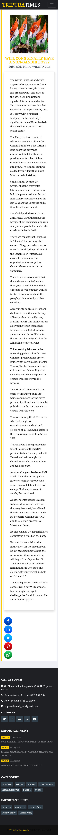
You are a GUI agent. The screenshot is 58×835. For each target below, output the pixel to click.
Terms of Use (35, 807)
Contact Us (20, 807)
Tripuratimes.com (19, 830)
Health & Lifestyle (10, 789)
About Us (6, 807)
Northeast (7, 784)
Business (31, 784)
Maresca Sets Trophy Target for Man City (22, 765)
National (27, 789)
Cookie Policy (26, 812)
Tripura (19, 784)
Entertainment (46, 784)
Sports (5, 747)
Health (5, 737)
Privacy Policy (8, 812)
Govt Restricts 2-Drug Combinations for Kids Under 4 (27, 742)
